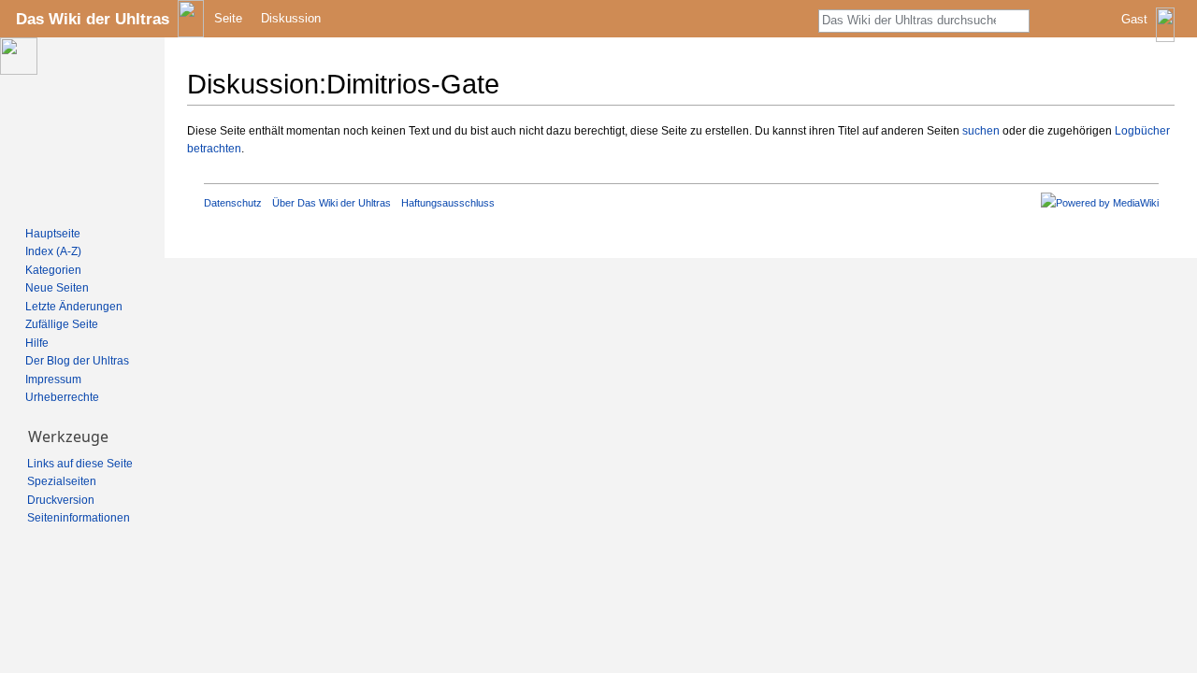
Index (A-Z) (53, 251)
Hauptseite (52, 233)
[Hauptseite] (82, 127)
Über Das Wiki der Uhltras (331, 202)
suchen (981, 130)
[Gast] (1149, 33)
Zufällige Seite (61, 324)
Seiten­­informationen (78, 517)
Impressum (53, 379)
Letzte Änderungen (74, 306)
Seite (228, 18)
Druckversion (60, 500)
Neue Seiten (57, 287)
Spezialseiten (61, 481)
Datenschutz (233, 202)
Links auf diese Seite (80, 463)
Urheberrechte (62, 397)
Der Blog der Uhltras (77, 360)
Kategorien (53, 270)
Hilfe (37, 343)
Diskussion (291, 18)
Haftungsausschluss (448, 202)
